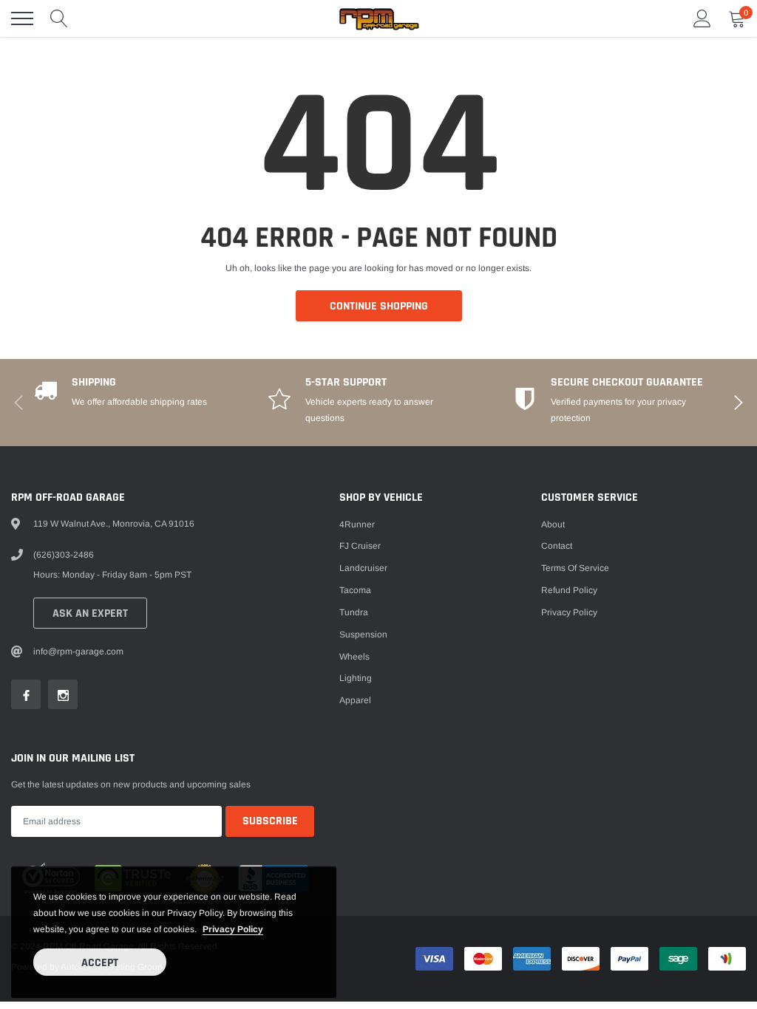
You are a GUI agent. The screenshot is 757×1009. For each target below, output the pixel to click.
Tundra (353, 612)
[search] (59, 18)
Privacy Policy (569, 612)
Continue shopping (379, 306)
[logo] (378, 18)
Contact (556, 546)
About (553, 524)
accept (99, 963)
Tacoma (355, 590)
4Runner (357, 524)
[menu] (22, 18)
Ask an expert (90, 613)
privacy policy (233, 929)
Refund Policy (569, 590)
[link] (26, 694)
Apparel (355, 700)
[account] (702, 18)
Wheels (354, 656)
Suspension (363, 634)
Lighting (355, 678)
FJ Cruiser (360, 546)
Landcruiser (363, 568)
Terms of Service (575, 568)
